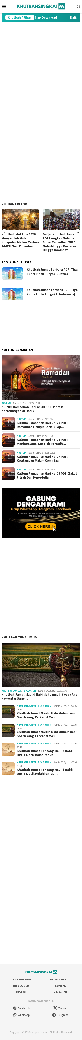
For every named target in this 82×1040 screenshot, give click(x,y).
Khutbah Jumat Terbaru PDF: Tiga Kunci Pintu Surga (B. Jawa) (52, 271)
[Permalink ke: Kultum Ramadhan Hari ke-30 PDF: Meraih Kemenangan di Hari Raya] (41, 377)
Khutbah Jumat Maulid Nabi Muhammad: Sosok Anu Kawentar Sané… (40, 696)
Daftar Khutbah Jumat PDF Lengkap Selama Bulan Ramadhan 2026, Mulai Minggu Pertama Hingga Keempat (18, 242)
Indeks (21, 992)
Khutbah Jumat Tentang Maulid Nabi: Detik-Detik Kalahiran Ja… (45, 753)
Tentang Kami (21, 979)
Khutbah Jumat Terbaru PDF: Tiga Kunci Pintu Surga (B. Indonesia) (52, 292)
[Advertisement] (41, 67)
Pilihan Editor (14, 204)
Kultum (6, 403)
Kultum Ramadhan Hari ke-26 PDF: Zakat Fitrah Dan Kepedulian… (47, 475)
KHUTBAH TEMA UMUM (19, 637)
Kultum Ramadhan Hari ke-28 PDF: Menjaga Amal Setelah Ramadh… (42, 442)
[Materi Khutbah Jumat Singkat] (41, 6)
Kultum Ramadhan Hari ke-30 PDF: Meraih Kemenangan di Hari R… (32, 409)
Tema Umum (29, 690)
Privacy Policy (60, 979)
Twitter (62, 1008)
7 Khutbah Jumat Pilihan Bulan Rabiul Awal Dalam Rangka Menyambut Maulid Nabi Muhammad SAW (61, 242)
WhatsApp (24, 1015)
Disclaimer (21, 986)
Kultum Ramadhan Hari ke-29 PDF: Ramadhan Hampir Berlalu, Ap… (42, 425)
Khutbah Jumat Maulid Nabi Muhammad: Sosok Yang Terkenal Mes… (47, 715)
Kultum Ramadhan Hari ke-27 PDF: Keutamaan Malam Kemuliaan (42, 459)
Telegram (62, 1015)
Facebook (24, 1008)
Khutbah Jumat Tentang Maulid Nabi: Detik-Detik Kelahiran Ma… (45, 772)
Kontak (60, 986)
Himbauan (60, 992)
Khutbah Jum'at (11, 690)
